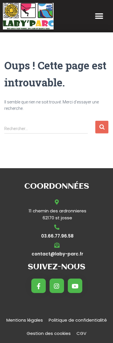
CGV (81, 333)
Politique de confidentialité (78, 320)
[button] (99, 16)
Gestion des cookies (49, 333)
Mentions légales (24, 320)
